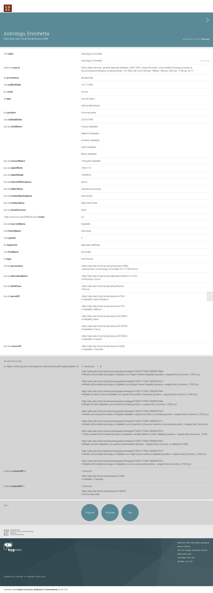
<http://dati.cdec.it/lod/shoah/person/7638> (103, 348)
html (189, 558)
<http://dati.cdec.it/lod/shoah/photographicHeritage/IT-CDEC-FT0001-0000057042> (134, 442)
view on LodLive (183, 546)
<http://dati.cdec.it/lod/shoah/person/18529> (103, 492)
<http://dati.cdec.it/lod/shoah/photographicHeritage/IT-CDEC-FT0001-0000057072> (136, 462)
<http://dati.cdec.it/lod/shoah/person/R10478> (104, 327)
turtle (194, 550)
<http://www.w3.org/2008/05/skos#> (24, 217)
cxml (191, 561)
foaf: (12, 231)
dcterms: (12, 67)
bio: (8, 92)
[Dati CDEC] (19, 532)
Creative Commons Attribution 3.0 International (36, 589)
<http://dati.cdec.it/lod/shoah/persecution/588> (109, 267)
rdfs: (8, 54)
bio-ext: (13, 126)
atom (185, 554)
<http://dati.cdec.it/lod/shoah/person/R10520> (104, 337)
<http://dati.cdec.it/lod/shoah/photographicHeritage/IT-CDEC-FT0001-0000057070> (145, 432)
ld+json (204, 550)
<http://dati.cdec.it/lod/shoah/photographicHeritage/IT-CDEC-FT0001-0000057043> (139, 393)
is (41, 366)
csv (186, 561)
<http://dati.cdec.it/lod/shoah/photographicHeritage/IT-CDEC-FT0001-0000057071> (145, 423)
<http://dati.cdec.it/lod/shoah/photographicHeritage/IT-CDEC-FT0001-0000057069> (145, 413)
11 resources (87, 366)
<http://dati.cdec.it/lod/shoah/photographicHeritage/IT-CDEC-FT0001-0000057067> (140, 383)
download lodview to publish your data (25, 577)
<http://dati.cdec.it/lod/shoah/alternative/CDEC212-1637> (109, 277)
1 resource (86, 471)
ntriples (188, 550)
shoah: (13, 266)
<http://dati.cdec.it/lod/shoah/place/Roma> (102, 288)
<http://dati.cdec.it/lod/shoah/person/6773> (103, 308)
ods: (12, 85)
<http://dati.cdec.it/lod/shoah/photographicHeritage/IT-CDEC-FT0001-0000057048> (129, 403)
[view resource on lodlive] (207, 20)
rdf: (7, 259)
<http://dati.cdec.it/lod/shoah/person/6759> (103, 298)
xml (182, 550)
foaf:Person (87, 259)
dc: (11, 78)
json (198, 550)
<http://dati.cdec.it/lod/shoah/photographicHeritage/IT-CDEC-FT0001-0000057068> (140, 373)
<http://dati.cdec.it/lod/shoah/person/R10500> (104, 318)
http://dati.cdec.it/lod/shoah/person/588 (26, 38)
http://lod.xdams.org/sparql (197, 543)
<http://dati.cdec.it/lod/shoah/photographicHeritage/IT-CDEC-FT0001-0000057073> (144, 452)
